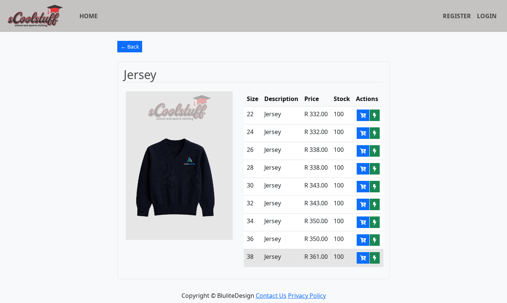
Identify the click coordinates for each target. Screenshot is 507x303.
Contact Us (271, 295)
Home (88, 16)
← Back (130, 46)
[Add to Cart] (363, 115)
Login (487, 16)
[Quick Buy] (375, 115)
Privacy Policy (307, 295)
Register (457, 16)
